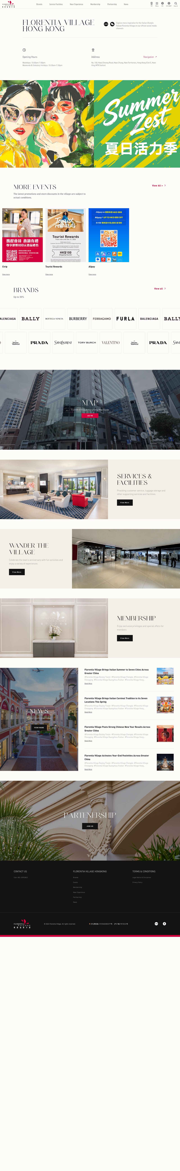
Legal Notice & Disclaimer (141, 877)
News (126, 4)
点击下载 (90, 415)
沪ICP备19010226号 (121, 924)
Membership (95, 4)
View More (124, 502)
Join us (90, 826)
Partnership (112, 4)
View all (158, 288)
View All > (157, 185)
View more (39, 728)
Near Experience (76, 4)
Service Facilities (56, 4)
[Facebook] (164, 924)
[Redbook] (156, 924)
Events (75, 882)
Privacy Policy (137, 882)
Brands (39, 4)
